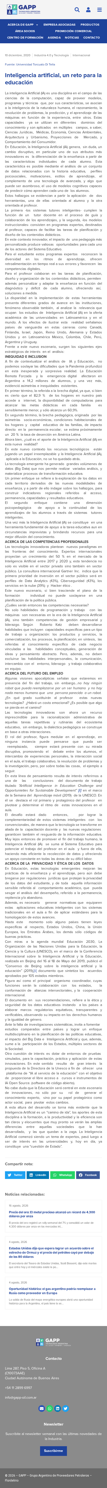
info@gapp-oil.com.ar (21, 1397)
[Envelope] (41, 1408)
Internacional (81, 55)
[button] (15, 1175)
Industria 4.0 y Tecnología (51, 55)
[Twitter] (65, 1408)
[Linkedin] (57, 1408)
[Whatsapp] (49, 1408)
